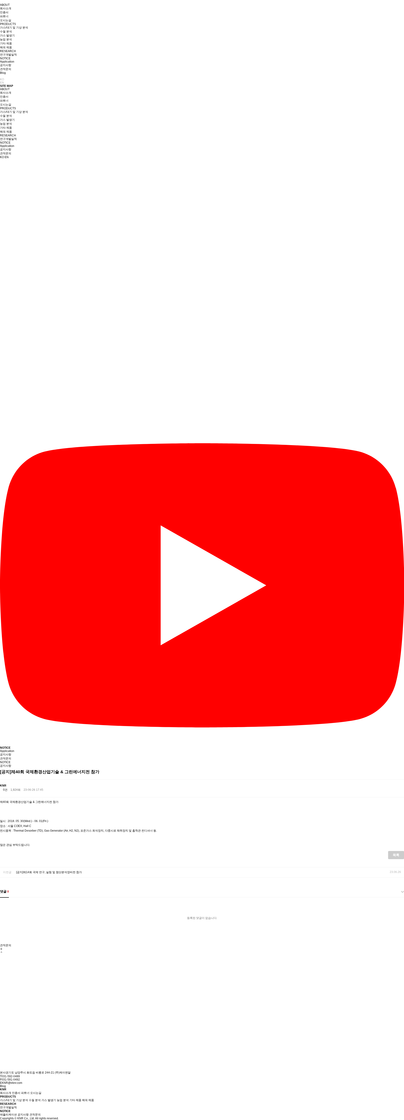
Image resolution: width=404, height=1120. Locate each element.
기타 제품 (6, 43)
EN (2, 82)
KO (2, 79)
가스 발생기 (7, 35)
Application (7, 61)
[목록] (400, 788)
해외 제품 (6, 47)
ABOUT (5, 5)
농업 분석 (6, 39)
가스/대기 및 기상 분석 (14, 27)
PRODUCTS (8, 24)
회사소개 (5, 8)
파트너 (4, 16)
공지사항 (5, 65)
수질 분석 (6, 31)
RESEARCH (8, 51)
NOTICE (5, 58)
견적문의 (5, 69)
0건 (5, 789)
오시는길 (5, 20)
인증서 (4, 12)
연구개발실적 (8, 54)
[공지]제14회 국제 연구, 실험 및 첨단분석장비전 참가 (49, 872)
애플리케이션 (8, 1114)
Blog (3, 72)
